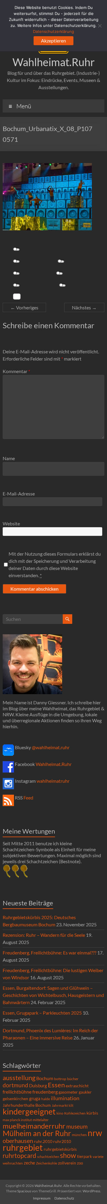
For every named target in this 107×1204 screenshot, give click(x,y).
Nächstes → (84, 307)
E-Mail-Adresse (19, 493)
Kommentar (16, 371)
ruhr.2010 (43, 1141)
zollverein (67, 1162)
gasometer (68, 1092)
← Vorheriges (24, 307)
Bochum (44, 1078)
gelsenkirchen (15, 1098)
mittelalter (41, 1120)
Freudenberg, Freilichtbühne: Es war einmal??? (49, 952)
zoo (80, 1163)
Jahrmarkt (60, 1105)
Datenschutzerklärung (53, 31)
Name (9, 458)
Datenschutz (64, 1198)
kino (59, 1113)
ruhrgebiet (23, 1147)
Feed (28, 797)
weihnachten (13, 1163)
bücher (72, 1079)
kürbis (92, 1112)
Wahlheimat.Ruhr (53, 62)
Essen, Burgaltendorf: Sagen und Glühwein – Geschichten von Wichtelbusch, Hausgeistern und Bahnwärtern (53, 995)
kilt (71, 1105)
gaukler (85, 1092)
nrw (95, 1133)
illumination (65, 1098)
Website (11, 523)
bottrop (60, 1079)
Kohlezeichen (75, 1113)
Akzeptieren (53, 40)
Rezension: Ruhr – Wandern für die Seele (44, 935)
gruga (34, 1098)
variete (98, 1156)
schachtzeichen (48, 1157)
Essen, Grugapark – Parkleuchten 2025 (42, 1013)
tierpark (84, 1156)
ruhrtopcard (19, 1155)
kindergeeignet (29, 1111)
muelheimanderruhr (34, 1126)
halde (45, 1099)
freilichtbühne (17, 1091)
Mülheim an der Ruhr (37, 1133)
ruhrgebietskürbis (60, 1149)
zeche (29, 1162)
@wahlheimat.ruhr (51, 747)
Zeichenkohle (46, 1163)
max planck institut (17, 1120)
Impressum (42, 1198)
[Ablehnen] (100, 26)
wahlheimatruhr (53, 781)
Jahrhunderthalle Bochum (27, 1105)
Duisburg (38, 1085)
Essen (56, 1085)
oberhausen (18, 1140)
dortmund (15, 1085)
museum (77, 1126)
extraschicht (77, 1085)
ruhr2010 (62, 1141)
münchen (79, 1135)
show (68, 1155)
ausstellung (19, 1078)
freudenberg (45, 1091)
